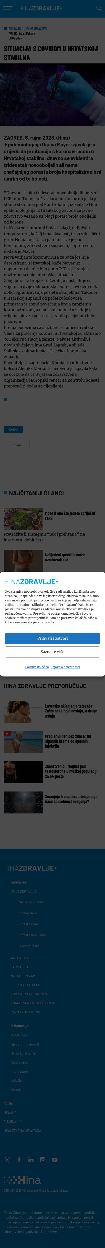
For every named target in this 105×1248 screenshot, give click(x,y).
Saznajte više (52, 651)
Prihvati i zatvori (52, 638)
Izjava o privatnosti (65, 667)
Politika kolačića (37, 667)
